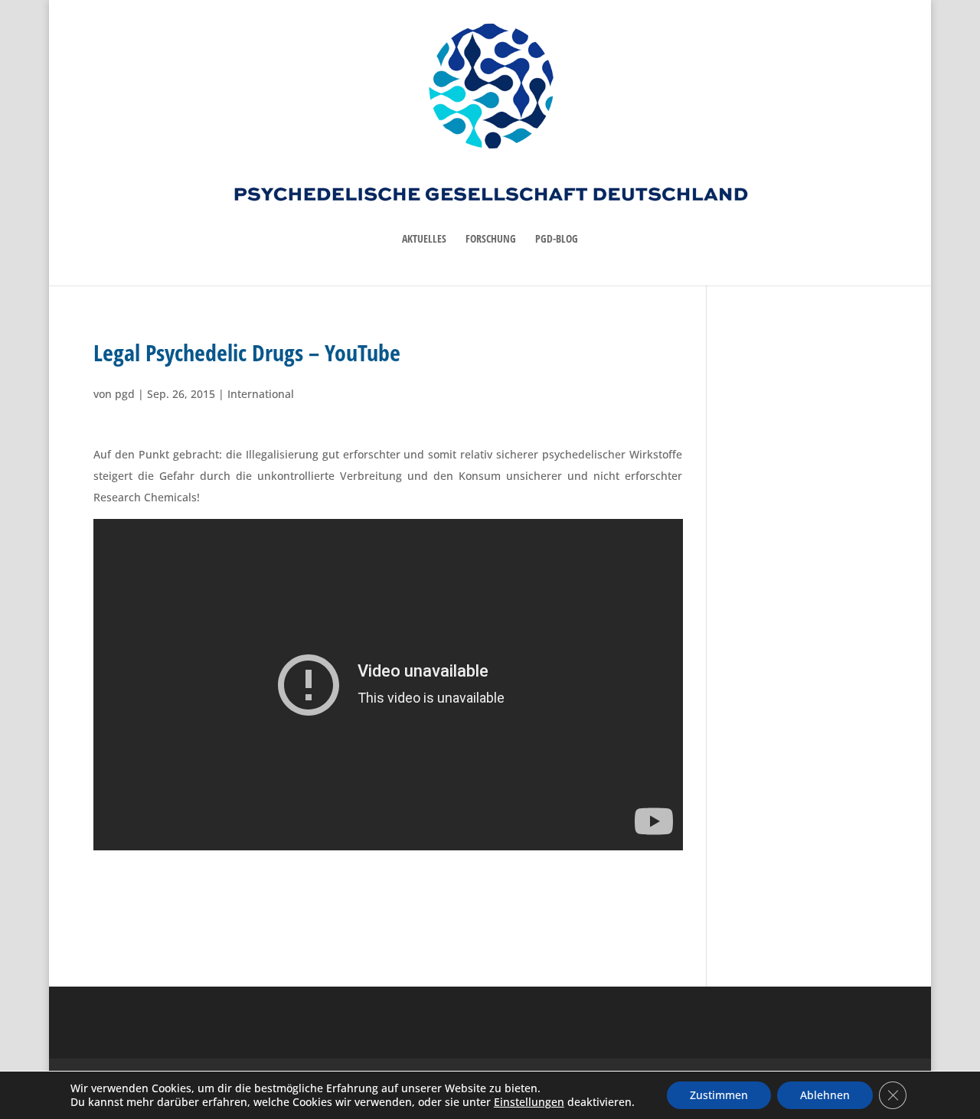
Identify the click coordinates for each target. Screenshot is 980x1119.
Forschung (491, 239)
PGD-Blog (556, 239)
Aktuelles (424, 239)
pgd (125, 394)
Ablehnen (825, 1095)
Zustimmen (719, 1095)
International (260, 394)
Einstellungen (529, 1102)
